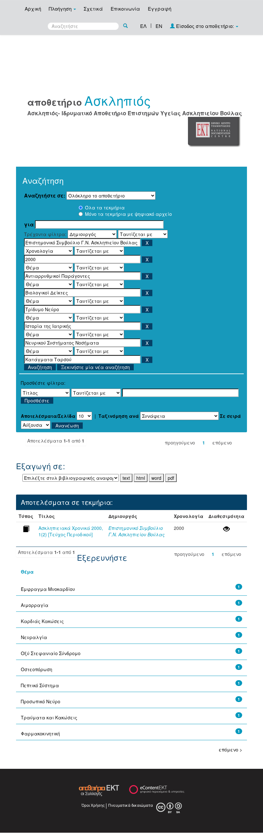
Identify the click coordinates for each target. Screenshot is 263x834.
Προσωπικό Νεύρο (40, 701)
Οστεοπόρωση (36, 669)
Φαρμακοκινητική (40, 733)
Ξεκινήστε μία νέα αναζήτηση (95, 367)
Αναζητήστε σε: (44, 195)
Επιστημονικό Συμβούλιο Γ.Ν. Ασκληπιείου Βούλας (136, 531)
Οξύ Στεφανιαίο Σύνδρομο (51, 653)
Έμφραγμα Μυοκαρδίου (48, 589)
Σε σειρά (230, 416)
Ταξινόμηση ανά (118, 416)
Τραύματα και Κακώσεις (49, 717)
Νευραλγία (34, 637)
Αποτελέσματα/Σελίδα (48, 416)
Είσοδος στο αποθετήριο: (205, 25)
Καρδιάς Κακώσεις (42, 621)
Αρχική (33, 8)
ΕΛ (143, 25)
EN (159, 25)
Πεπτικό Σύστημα (40, 685)
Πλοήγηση (61, 8)
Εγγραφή (159, 8)
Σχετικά (93, 8)
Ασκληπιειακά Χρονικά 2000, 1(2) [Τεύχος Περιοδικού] (70, 531)
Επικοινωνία (125, 8)
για (29, 224)
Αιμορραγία (34, 605)
